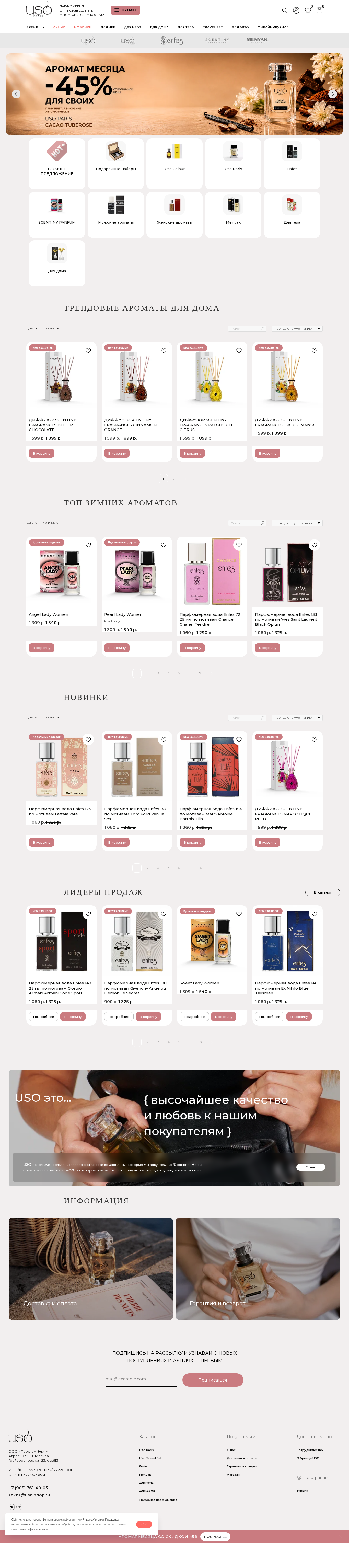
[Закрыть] (341, 1537)
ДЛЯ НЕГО (132, 27)
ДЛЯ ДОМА (159, 27)
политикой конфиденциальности (31, 1529)
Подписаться (213, 1380)
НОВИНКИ (83, 27)
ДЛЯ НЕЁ (107, 27)
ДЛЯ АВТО (240, 27)
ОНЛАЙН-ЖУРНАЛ (273, 27)
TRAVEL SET (213, 27)
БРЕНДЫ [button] (33, 27)
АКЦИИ (59, 27)
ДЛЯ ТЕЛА (185, 27)
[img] (258, 1269)
